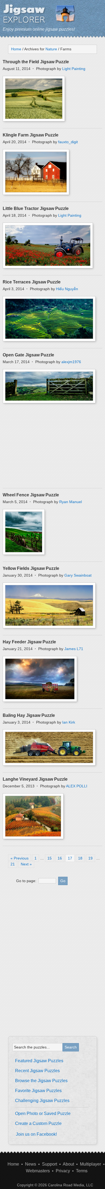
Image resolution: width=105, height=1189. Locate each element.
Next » (26, 864)
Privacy (63, 1171)
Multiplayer (90, 1164)
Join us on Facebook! (36, 1134)
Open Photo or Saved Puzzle (43, 1113)
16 (60, 858)
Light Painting (73, 68)
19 (90, 858)
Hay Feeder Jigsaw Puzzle (29, 642)
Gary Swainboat (78, 575)
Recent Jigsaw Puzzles (37, 1070)
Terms (82, 1171)
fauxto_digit (68, 142)
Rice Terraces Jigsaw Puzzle (32, 282)
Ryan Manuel (70, 502)
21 (12, 864)
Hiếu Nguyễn (67, 289)
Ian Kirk (68, 722)
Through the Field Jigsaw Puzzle (36, 61)
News (30, 1164)
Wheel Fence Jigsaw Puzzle (31, 495)
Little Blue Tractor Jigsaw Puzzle (36, 208)
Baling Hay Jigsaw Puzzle (29, 715)
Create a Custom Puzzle (38, 1123)
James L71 (73, 649)
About (68, 1164)
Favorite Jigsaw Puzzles (38, 1090)
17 (70, 858)
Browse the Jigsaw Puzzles (41, 1080)
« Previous (19, 858)
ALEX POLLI (76, 786)
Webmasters (38, 1171)
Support (49, 1164)
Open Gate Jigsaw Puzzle (28, 355)
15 (49, 858)
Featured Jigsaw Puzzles (39, 1060)
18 (80, 858)
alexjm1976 (71, 362)
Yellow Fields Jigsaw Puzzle (31, 568)
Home (13, 1164)
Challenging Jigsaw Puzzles (42, 1100)
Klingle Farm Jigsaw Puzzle (30, 135)
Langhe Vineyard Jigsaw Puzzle (35, 779)
